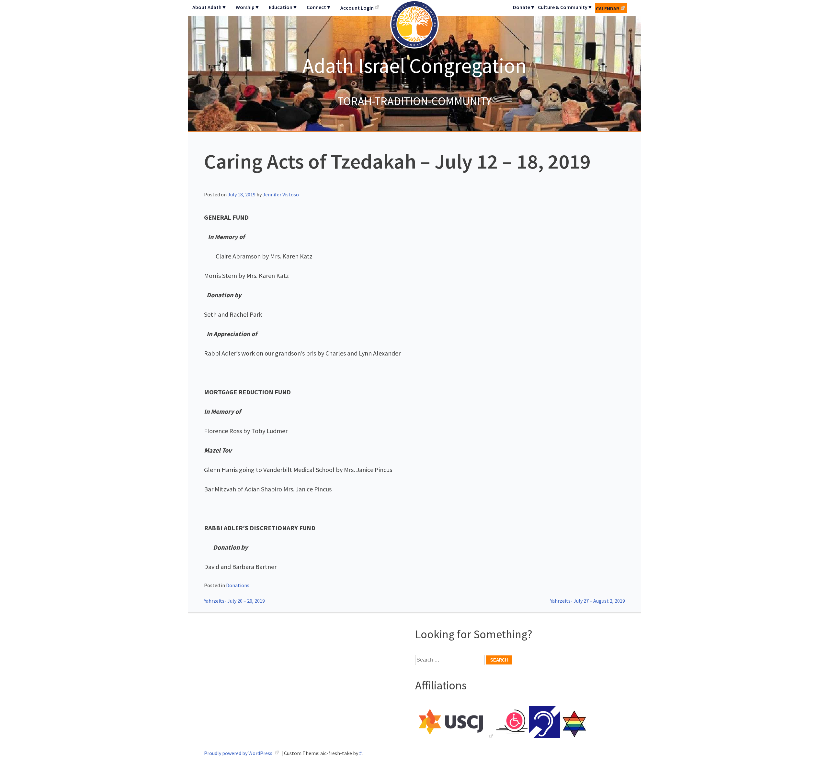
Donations (237, 585)
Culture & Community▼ (565, 7)
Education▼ (283, 7)
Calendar (607, 8)
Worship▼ (248, 7)
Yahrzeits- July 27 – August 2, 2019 (587, 601)
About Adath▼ (209, 7)
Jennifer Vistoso (281, 194)
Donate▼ (524, 7)
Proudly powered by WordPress (238, 753)
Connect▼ (319, 7)
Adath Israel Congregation (414, 65)
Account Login (357, 8)
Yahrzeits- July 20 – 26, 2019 (234, 601)
